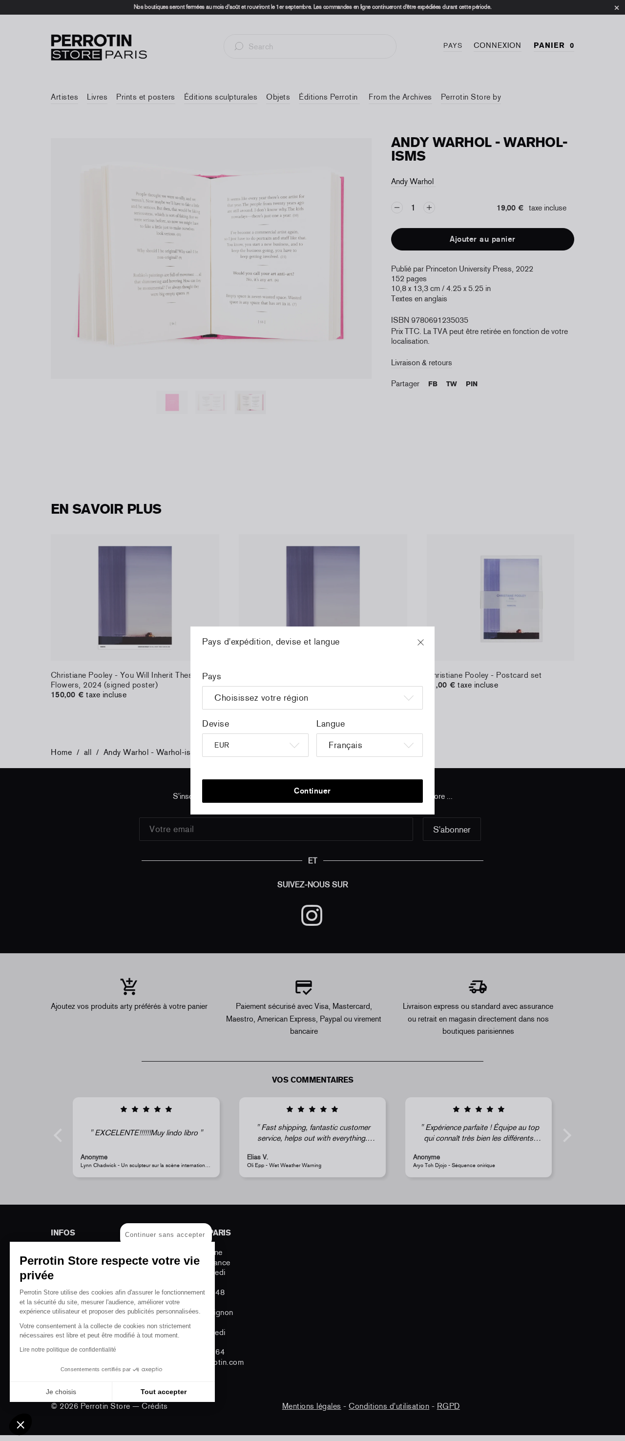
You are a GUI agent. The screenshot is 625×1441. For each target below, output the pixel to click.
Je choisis (61, 1392)
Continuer (312, 791)
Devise (215, 724)
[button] (20, 1424)
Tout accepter (164, 1392)
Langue (330, 724)
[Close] (430, 647)
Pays (211, 676)
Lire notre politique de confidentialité (68, 1349)
